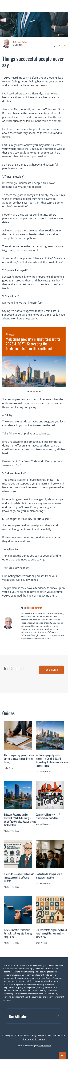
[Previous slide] (25, 391)
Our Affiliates (18, 1016)
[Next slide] (42, 391)
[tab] (28, 391)
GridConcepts (44, 1045)
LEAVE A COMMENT (51, 669)
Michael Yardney (21, 42)
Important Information (34, 1039)
